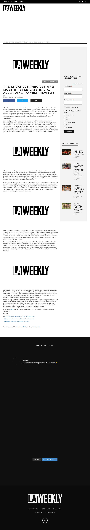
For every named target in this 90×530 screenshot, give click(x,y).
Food (6, 42)
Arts (31, 42)
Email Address (69, 100)
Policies (57, 509)
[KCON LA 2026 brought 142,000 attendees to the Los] (37, 411)
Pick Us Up (34, 509)
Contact (14, 1)
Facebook (37, 327)
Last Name (68, 93)
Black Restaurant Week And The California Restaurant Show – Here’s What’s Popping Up (79, 170)
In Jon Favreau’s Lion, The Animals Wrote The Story (78, 207)
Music (11, 42)
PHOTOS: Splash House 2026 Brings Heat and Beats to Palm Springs (79, 190)
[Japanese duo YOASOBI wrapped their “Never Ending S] (20, 411)
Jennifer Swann (8, 97)
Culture (37, 42)
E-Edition (22, 1)
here (12, 309)
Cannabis (46, 42)
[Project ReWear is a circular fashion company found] (70, 411)
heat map (26, 108)
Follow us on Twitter (21, 327)
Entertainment (21, 42)
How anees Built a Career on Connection (79, 152)
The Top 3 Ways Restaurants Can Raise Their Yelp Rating (19, 316)
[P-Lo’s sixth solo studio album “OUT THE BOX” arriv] (53, 411)
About (6, 1)
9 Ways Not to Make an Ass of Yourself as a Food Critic (19, 319)
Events (68, 125)
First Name (68, 86)
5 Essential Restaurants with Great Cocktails (16, 321)
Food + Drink (70, 115)
